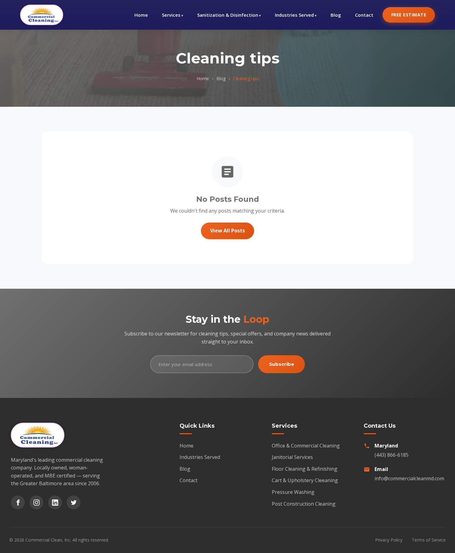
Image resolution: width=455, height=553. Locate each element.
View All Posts (227, 230)
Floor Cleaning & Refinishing (304, 468)
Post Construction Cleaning (304, 503)
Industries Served (294, 15)
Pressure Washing (293, 492)
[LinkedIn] (55, 502)
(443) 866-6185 (392, 454)
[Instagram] (36, 502)
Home (141, 15)
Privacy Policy (388, 540)
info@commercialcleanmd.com (409, 478)
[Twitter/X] (73, 502)
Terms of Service (429, 540)
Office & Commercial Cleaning (306, 445)
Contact (364, 15)
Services (171, 15)
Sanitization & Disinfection (227, 15)
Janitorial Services (292, 457)
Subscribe (281, 364)
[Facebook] (18, 502)
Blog (336, 15)
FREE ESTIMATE (409, 15)
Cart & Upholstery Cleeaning (305, 480)
